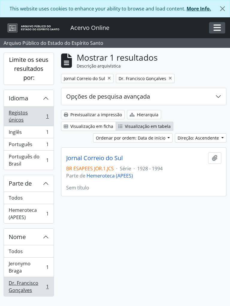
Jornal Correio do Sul (94, 158)
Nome (17, 237)
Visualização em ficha (91, 126)
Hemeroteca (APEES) (28, 214)
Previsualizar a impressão (95, 114)
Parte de (20, 183)
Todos (16, 198)
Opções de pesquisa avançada (108, 96)
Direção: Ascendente (199, 138)
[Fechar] (222, 8)
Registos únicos (28, 116)
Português (28, 146)
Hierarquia (147, 114)
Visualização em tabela (147, 126)
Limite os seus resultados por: (29, 69)
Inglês (28, 133)
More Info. (199, 8)
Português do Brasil (28, 160)
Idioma (18, 98)
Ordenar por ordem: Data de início (131, 138)
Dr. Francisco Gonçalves (28, 286)
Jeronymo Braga (28, 267)
